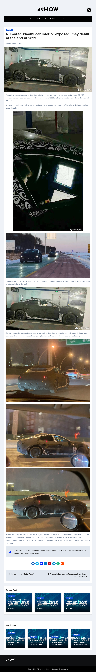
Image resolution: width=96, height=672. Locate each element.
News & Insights (50, 19)
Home (32, 19)
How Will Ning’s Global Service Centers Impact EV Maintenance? (80, 641)
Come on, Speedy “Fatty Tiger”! (22, 574)
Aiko (9, 43)
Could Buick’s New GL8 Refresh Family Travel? (75, 602)
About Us (63, 19)
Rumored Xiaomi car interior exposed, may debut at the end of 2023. (47, 36)
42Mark (39, 19)
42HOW (48, 10)
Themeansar (63, 669)
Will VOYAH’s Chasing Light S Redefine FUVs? (46, 602)
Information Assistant (15, 606)
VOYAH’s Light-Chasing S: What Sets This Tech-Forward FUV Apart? (18, 601)
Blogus (54, 669)
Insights (9, 30)
